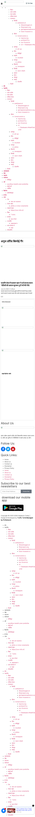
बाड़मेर (15, 55)
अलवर (15, 73)
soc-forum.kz (25, 42)
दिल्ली (11, 84)
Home (6, 459)
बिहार (11, 10)
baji (12, 228)
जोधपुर (15, 77)
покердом (20, 66)
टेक (8, 199)
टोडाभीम (19, 82)
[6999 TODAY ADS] (17, 308)
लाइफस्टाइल (10, 208)
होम (4, 86)
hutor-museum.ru (26, 31)
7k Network (7, 520)
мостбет (14, 219)
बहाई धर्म (9, 186)
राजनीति (9, 221)
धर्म (4, 182)
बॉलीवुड (9, 180)
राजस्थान (12, 18)
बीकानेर (16, 64)
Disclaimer (8, 466)
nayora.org (24, 38)
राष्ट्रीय (9, 7)
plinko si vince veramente (19, 206)
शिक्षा (8, 212)
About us (7, 462)
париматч (14, 223)
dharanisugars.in (26, 25)
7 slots (13, 214)
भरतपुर (15, 60)
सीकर (15, 34)
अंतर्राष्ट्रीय (6, 171)
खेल (5, 173)
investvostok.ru (22, 36)
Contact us (8, 464)
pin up (19, 49)
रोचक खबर (10, 204)
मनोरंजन (6, 177)
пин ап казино (16, 201)
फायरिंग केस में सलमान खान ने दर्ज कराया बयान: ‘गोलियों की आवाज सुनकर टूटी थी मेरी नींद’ (17, 284)
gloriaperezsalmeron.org (26, 110)
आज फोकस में (11, 225)
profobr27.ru (25, 40)
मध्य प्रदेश (13, 14)
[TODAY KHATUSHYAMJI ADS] (17, 328)
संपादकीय (9, 230)
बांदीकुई (19, 53)
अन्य (5, 197)
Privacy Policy (9, 468)
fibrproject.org (26, 27)
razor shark (21, 71)
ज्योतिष (9, 188)
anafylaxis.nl (21, 23)
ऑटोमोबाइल (10, 193)
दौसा (15, 51)
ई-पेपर (5, 195)
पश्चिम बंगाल (13, 16)
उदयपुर (16, 47)
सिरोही (15, 21)
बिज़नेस (5, 190)
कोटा (15, 75)
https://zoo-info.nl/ (17, 210)
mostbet (20, 58)
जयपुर (15, 79)
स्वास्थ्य (5, 175)
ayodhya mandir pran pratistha (17, 184)
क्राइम (9, 217)
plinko (19, 62)
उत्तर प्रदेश (13, 12)
